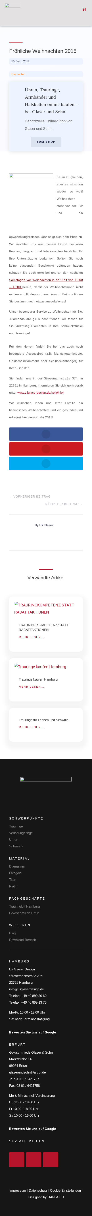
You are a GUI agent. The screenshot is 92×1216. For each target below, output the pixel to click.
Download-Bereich (22, 940)
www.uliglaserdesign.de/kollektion (41, 392)
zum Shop (46, 141)
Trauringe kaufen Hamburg (38, 679)
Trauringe (16, 826)
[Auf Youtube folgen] (50, 1159)
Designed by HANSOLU (46, 1197)
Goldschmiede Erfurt (24, 913)
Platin (13, 886)
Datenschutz (38, 1190)
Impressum (17, 1190)
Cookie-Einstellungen (65, 1190)
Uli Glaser (46, 525)
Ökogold (15, 873)
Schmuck (16, 846)
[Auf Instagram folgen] (33, 1159)
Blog (12, 933)
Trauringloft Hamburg (24, 906)
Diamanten (18, 74)
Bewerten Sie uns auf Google (32, 1032)
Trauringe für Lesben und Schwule (43, 720)
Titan (12, 879)
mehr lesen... (31, 637)
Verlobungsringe (21, 833)
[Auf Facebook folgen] (16, 1159)
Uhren (13, 839)
